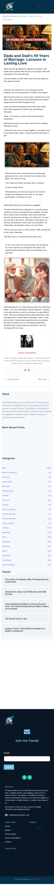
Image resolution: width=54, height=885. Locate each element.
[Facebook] (25, 370)
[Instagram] (29, 370)
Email (7, 753)
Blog (5, 651)
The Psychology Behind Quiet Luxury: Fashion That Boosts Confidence (24, 445)
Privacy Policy (10, 834)
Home (7, 826)
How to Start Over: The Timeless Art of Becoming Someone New (23, 437)
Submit (9, 767)
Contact (8, 842)
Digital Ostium (35, 879)
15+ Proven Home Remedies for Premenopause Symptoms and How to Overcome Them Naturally (27, 451)
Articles (8, 830)
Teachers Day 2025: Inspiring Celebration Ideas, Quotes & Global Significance (41, 694)
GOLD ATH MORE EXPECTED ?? (15, 697)
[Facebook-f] (24, 777)
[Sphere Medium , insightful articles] (9, 6)
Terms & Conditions (12, 838)
